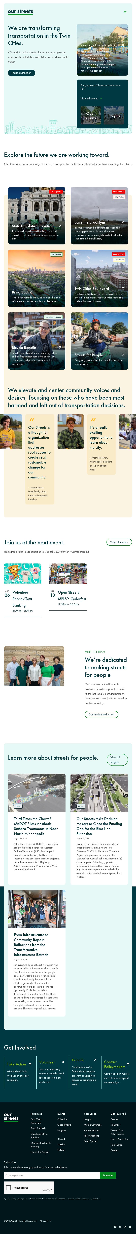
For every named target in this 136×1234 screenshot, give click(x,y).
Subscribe (108, 1175)
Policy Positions (91, 1135)
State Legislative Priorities (39, 1135)
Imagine (61, 1130)
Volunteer (115, 1124)
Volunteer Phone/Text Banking (22, 599)
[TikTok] (125, 1227)
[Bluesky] (130, 1227)
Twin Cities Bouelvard (36, 1121)
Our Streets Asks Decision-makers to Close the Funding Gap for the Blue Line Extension (99, 826)
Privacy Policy (46, 1221)
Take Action (117, 1144)
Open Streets (64, 1124)
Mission (61, 1144)
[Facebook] (115, 1227)
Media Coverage (93, 1124)
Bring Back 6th (38, 1128)
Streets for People (40, 1152)
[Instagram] (120, 1227)
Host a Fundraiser (120, 1139)
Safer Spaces (91, 1141)
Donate (114, 1119)
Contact (114, 1150)
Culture (61, 1149)
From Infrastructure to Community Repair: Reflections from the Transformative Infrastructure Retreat (31, 944)
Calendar (62, 1119)
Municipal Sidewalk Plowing (41, 1144)
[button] (91, 98)
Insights (88, 1119)
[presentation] (37, 793)
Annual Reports (92, 1130)
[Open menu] (125, 12)
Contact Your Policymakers (117, 1132)
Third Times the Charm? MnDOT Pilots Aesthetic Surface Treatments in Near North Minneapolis (36, 826)
